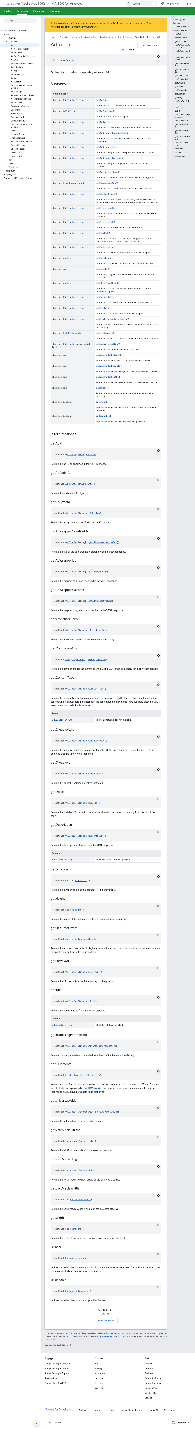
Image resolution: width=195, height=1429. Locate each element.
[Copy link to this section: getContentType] (77, 678)
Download (55, 11)
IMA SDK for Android (66, 4)
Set (65, 333)
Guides (7, 11)
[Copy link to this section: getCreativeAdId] (77, 730)
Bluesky (98, 1368)
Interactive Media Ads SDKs (25, 4)
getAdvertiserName (107, 172)
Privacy (57, 1422)
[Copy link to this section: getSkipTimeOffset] (80, 928)
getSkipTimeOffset (107, 283)
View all (148, 1398)
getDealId (102, 233)
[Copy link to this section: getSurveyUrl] (72, 961)
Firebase (149, 1373)
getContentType (105, 194)
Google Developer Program (58, 1363)
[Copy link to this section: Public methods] (79, 434)
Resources (38, 11)
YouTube (99, 1388)
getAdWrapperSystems (108, 158)
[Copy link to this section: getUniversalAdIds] (79, 1101)
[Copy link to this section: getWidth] (67, 1218)
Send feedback (149, 45)
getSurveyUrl (103, 297)
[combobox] (141, 3)
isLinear (101, 401)
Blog (97, 1363)
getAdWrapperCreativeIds (111, 133)
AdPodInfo (69, 111)
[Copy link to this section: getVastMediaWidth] (82, 1189)
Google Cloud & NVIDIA (55, 1383)
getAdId (100, 100)
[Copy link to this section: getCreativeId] (73, 763)
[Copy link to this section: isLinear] (65, 1247)
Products (64, 37)
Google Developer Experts (57, 1373)
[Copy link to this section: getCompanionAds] (80, 648)
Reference (22, 11)
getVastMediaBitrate (108, 355)
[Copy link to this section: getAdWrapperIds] (79, 561)
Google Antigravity (154, 1383)
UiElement (74, 333)
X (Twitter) (100, 1383)
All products (169, 1410)
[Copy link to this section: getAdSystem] (73, 502)
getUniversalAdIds (107, 344)
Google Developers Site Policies (110, 1336)
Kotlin (121, 49)
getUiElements (104, 333)
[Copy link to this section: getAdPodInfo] (74, 473)
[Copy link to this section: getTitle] (65, 990)
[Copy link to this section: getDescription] (75, 825)
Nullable (70, 100)
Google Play (150, 1393)
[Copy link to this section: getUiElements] (74, 1064)
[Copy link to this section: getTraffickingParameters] (90, 1035)
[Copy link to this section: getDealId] (68, 792)
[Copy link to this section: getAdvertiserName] (82, 619)
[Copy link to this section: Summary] (69, 84)
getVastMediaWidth (107, 376)
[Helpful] (154, 37)
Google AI (153, 1410)
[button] (20, 30)
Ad (72, 60)
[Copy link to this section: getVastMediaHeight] (83, 1159)
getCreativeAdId (105, 208)
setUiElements (93, 1088)
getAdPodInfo (104, 111)
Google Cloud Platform (132, 1410)
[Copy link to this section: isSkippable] (69, 1280)
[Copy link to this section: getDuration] (71, 870)
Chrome (149, 1368)
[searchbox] (20, 20)
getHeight (102, 269)
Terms (48, 1422)
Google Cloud (151, 1388)
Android (148, 1363)
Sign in (187, 3)
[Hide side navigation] (37, 1423)
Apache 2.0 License (69, 1336)
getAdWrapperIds (105, 147)
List (65, 183)
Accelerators (51, 1378)
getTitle (101, 308)
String (80, 100)
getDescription (105, 247)
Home (53, 37)
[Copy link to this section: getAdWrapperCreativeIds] (91, 531)
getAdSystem (103, 122)
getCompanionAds (106, 183)
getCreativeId (104, 222)
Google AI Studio (153, 1378)
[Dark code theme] (158, 56)
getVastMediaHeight (107, 365)
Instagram (100, 1373)
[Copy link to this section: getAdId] (65, 444)
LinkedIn (99, 1378)
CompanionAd (76, 183)
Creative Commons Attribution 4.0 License (127, 1333)
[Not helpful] (158, 37)
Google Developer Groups (57, 1368)
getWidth (101, 387)
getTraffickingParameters (111, 319)
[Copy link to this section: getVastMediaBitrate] (83, 1130)
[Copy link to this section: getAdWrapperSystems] (87, 590)
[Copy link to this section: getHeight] (68, 899)
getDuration (103, 258)
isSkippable (103, 415)
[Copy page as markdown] (70, 45)
